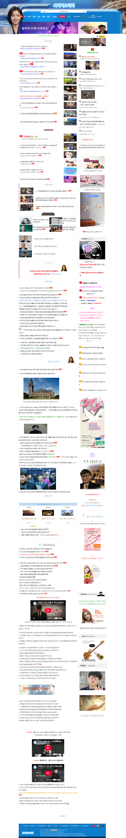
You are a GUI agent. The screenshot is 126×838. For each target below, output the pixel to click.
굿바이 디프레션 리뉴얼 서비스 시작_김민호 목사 (35, 153)
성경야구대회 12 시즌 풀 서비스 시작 (32, 170)
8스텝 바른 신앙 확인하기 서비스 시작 (32, 161)
